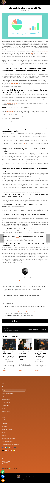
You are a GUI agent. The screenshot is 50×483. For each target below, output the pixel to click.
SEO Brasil (4, 414)
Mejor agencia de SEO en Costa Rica (8, 438)
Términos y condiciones (6, 386)
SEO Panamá (4, 426)
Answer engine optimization (7, 416)
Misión (3, 379)
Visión (3, 380)
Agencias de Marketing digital (7, 393)
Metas (3, 383)
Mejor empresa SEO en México (7, 429)
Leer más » (5, 370)
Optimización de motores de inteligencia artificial (10, 444)
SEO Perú (4, 408)
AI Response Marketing (6, 419)
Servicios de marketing (6, 404)
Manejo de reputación (6, 399)
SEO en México (4, 410)
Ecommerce (4, 435)
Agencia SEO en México (6, 411)
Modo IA (3, 417)
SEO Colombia (4, 413)
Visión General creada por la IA (7, 441)
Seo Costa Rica (4, 421)
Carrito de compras (5, 437)
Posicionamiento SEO (6, 405)
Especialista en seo (5, 423)
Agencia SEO (4, 407)
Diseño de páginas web (6, 402)
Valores (3, 382)
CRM (3, 396)
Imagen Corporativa (5, 398)
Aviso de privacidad (5, 385)
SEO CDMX (4, 432)
